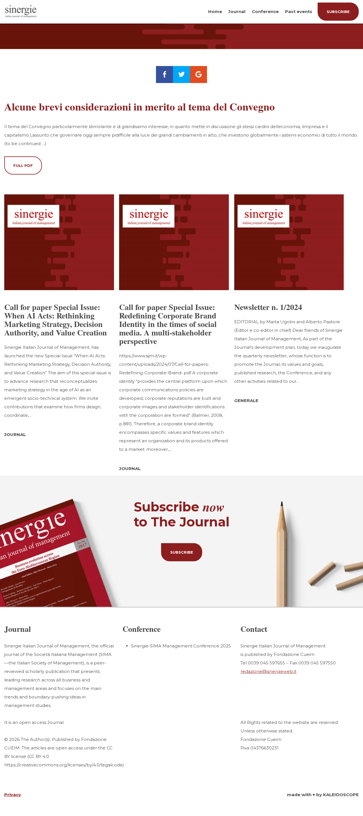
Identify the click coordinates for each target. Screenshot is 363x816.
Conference (265, 11)
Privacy (12, 794)
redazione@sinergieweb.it (268, 671)
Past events (298, 11)
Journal (236, 11)
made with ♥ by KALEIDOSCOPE (323, 794)
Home (215, 11)
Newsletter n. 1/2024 (268, 307)
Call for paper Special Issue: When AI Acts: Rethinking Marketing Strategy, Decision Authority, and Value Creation (55, 319)
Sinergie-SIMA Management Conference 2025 (181, 646)
